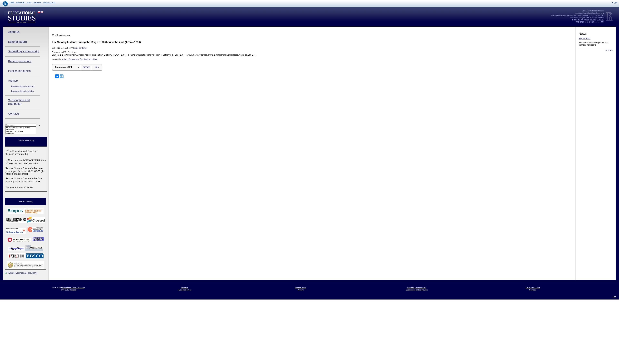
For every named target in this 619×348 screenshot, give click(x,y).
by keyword (10, 133)
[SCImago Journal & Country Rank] (21, 273)
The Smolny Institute (88, 59)
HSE (12, 2)
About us (14, 32)
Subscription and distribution (19, 102)
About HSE (20, 2)
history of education (70, 59)
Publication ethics (19, 70)
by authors (10, 129)
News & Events (49, 2)
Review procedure (19, 61)
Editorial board (17, 41)
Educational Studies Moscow (73, 288)
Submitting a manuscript (23, 51)
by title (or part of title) (14, 131)
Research (37, 2)
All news (609, 50)
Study (29, 2)
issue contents (80, 48)
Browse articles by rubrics (22, 91)
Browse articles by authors (22, 86)
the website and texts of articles (18, 128)
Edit (614, 297)
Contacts (14, 113)
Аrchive (13, 80)
